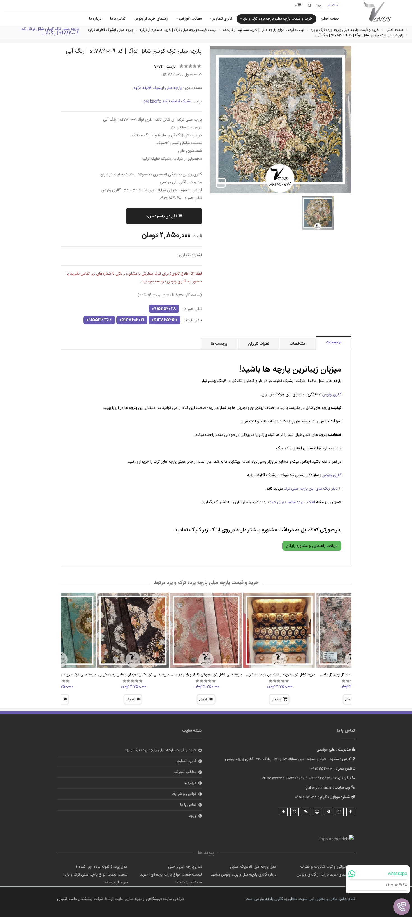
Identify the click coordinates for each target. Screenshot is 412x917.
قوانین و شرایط (184, 794)
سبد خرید (276, 700)
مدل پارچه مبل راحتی (185, 866)
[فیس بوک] (350, 812)
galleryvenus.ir (318, 787)
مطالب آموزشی (190, 19)
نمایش (203, 700)
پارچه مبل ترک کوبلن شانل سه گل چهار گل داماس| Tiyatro (346, 674)
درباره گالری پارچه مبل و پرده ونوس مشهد (243, 874)
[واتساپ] (294, 812)
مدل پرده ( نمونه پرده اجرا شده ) (102, 866)
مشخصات (297, 344)
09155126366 (99, 320)
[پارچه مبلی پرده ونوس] (378, 12)
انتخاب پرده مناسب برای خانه (292, 502)
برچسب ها (219, 344)
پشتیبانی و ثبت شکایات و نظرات (325, 866)
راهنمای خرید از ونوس (151, 19)
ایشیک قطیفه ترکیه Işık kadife (168, 101)
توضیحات (333, 342)
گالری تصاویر (222, 19)
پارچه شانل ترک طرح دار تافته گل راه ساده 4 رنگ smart (274, 674)
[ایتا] (306, 812)
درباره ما (95, 19)
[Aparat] (317, 812)
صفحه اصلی (330, 19)
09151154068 (396, 885)
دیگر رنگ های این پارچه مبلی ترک (311, 488)
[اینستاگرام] (339, 812)
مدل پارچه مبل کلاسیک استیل (253, 866)
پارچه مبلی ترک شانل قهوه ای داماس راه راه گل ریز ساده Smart (123, 674)
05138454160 (164, 320)
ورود (192, 815)
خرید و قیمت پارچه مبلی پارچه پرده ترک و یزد (277, 19)
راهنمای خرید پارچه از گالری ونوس (324, 874)
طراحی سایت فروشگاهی (164, 899)
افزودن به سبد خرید (161, 216)
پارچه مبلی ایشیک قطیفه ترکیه (158, 88)
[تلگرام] (328, 812)
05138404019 (131, 320)
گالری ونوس (331, 394)
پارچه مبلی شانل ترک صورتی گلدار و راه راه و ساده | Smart (199, 674)
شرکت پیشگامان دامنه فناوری (80, 899)
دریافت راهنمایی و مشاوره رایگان (312, 546)
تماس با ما (117, 19)
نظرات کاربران (258, 344)
